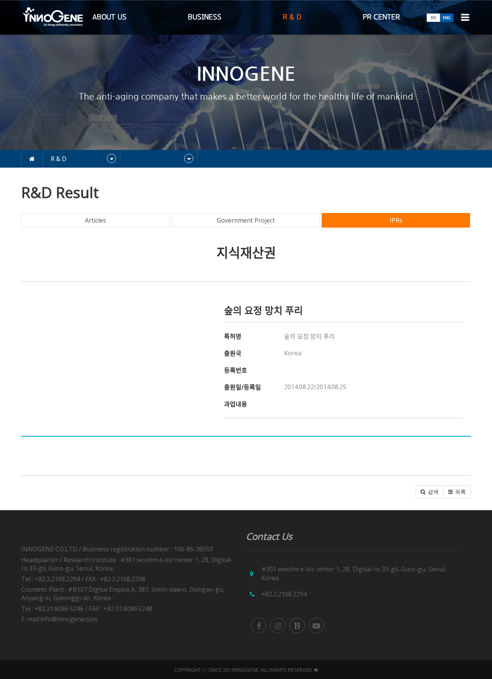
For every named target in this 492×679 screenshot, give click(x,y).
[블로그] (297, 625)
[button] (430, 491)
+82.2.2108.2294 (284, 594)
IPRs (396, 220)
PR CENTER (381, 17)
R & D (292, 17)
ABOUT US (109, 17)
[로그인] (316, 669)
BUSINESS (204, 17)
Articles (95, 220)
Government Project (246, 220)
